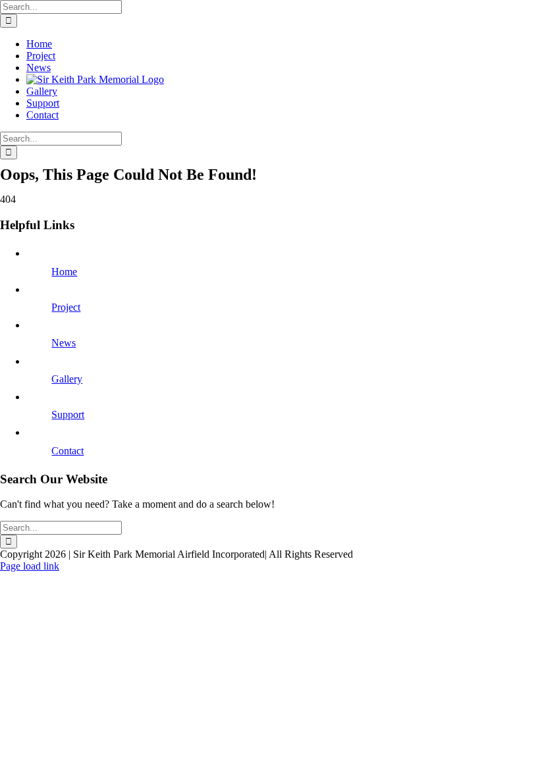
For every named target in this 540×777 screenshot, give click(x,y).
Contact (67, 450)
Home (64, 271)
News (63, 342)
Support (67, 414)
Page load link (29, 566)
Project (65, 307)
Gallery (66, 379)
